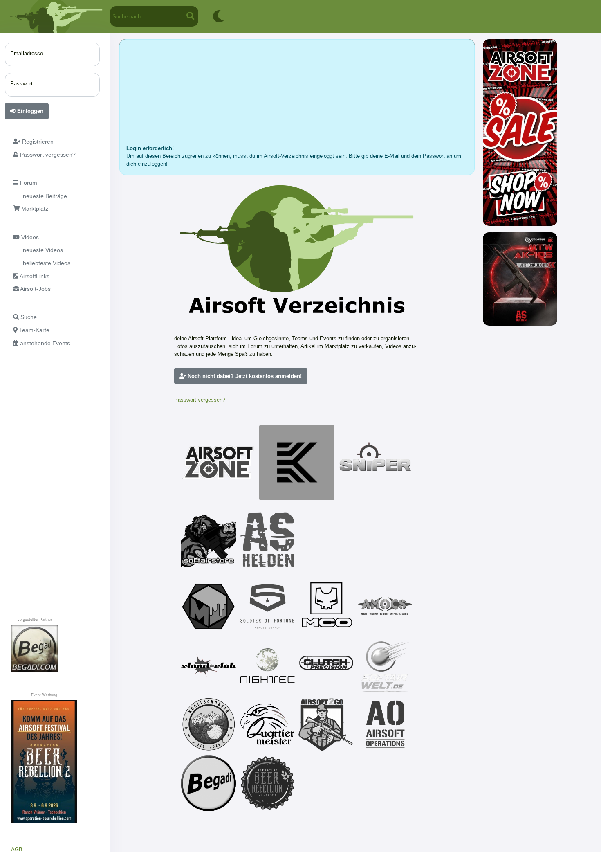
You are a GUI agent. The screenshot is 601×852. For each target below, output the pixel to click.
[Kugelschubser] (208, 724)
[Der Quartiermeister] (267, 724)
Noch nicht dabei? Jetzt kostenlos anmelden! (244, 376)
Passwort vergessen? (199, 400)
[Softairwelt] (385, 665)
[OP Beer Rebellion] (267, 783)
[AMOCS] (385, 606)
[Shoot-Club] (208, 665)
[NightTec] (267, 665)
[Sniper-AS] (375, 462)
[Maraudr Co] (326, 606)
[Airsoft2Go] (326, 724)
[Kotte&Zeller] (296, 462)
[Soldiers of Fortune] (267, 606)
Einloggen (29, 111)
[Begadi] (208, 783)
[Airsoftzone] (218, 462)
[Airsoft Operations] (385, 724)
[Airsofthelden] (267, 539)
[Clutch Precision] (326, 665)
